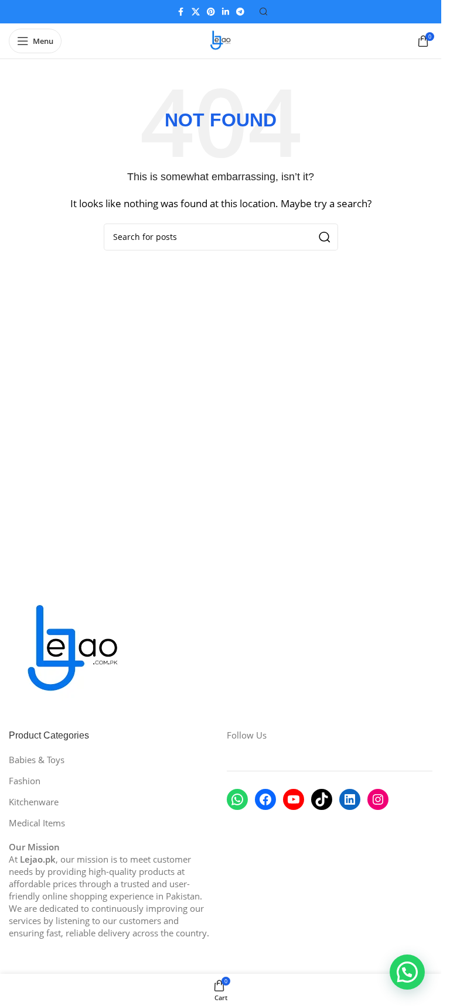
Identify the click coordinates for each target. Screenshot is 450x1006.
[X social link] (195, 12)
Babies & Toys (36, 759)
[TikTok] (321, 799)
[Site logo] (221, 40)
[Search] (264, 11)
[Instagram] (377, 799)
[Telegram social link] (240, 12)
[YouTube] (293, 799)
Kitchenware (34, 802)
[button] (407, 972)
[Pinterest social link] (211, 12)
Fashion (24, 781)
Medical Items (37, 823)
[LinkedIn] (349, 799)
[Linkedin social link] (226, 12)
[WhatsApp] (237, 799)
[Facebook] (265, 799)
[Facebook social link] (181, 12)
